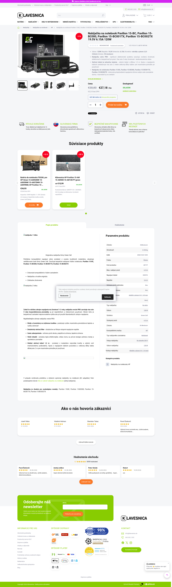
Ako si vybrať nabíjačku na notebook (51, 381)
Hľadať (103, 15)
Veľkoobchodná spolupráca (25, 564)
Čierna (146, 260)
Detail (68, 205)
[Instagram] (130, 542)
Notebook (145, 335)
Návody (19, 549)
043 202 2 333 (129, 537)
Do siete (145, 305)
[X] (126, 542)
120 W (146, 310)
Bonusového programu (109, 97)
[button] (86, 213)
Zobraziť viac (86, 482)
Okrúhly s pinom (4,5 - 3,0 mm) (139, 350)
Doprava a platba (77, 5)
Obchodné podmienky (24, 5)
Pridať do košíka (115, 105)
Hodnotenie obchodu (86, 457)
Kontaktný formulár (131, 550)
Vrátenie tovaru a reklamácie (42, 5)
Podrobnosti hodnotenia (116, 45)
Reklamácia (21, 561)
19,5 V (146, 280)
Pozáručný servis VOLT (61, 5)
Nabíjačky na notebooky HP (120, 364)
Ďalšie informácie (70, 291)
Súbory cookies (22, 558)
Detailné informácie (94, 79)
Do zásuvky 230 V (142, 340)
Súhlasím (107, 297)
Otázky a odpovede (91, 5)
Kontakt (19, 552)
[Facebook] (122, 542)
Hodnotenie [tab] (119, 225)
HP (147, 330)
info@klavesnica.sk (131, 533)
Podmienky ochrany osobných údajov (29, 555)
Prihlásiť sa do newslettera (73, 514)
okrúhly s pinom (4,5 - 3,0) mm (138, 295)
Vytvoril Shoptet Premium (131, 584)
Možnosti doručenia (129, 91)
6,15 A (146, 270)
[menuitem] (21, 22)
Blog (18, 567)
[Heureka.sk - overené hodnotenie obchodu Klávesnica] (97, 551)
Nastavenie (64, 296)
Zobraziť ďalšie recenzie (86, 442)
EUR (148, 5)
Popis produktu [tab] (52, 225)
